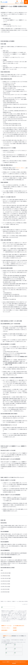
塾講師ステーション (7, 635)
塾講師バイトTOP (3, 601)
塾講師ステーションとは (6, 625)
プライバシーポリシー (20, 167)
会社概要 (15, 630)
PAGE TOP (25, 604)
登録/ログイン (17, 2)
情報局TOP (9, 601)
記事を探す (22, 2)
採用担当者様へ (4, 630)
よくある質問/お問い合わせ (18, 625)
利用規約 (15, 628)
